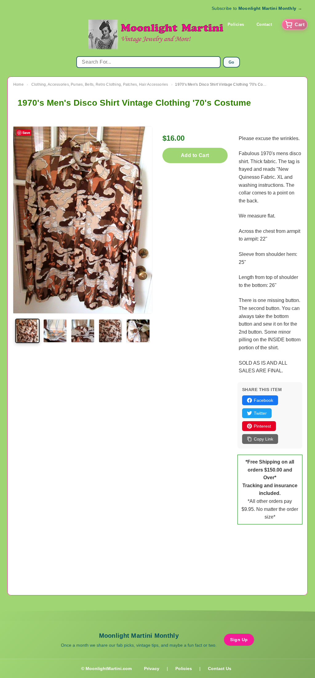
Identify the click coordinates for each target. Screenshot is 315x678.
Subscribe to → (257, 8)
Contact (264, 24)
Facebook (263, 400)
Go (231, 62)
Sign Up (239, 639)
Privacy (151, 668)
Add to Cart (195, 155)
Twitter (260, 413)
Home (18, 84)
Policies (236, 24)
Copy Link (263, 439)
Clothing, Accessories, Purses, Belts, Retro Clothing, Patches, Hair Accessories (99, 84)
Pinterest (262, 426)
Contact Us (219, 668)
